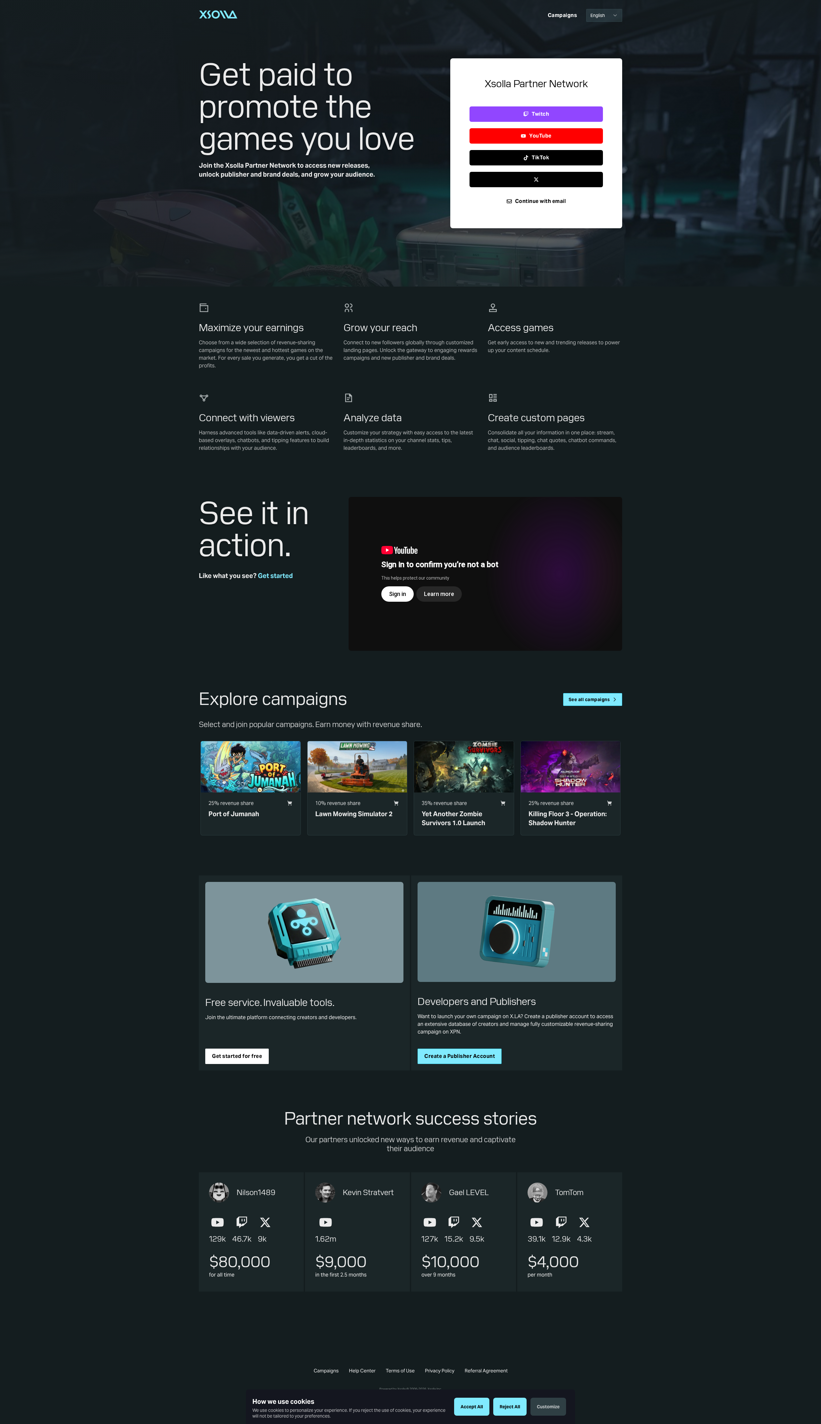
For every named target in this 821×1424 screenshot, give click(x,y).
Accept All (472, 1407)
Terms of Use (400, 1371)
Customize (548, 1407)
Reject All (510, 1407)
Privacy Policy (439, 1371)
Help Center (362, 1371)
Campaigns (326, 1371)
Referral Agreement (486, 1371)
